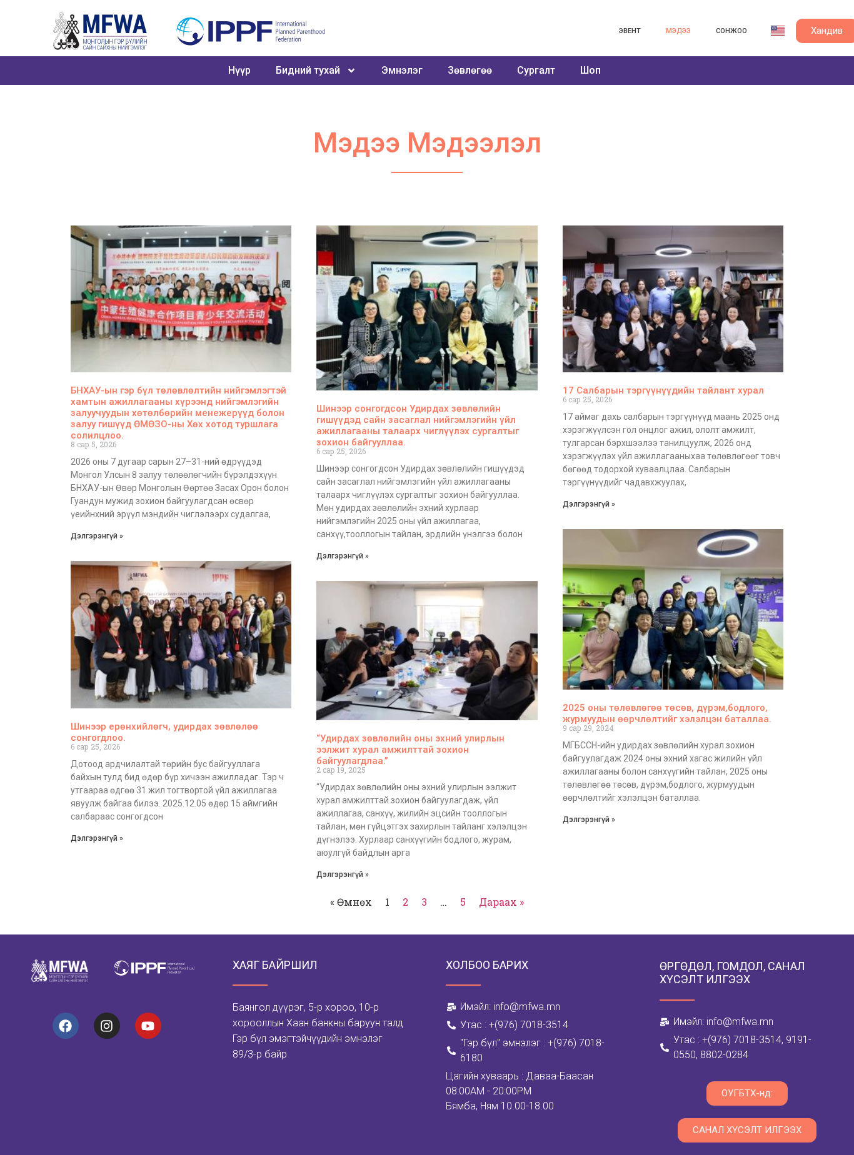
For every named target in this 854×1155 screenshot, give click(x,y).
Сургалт (536, 70)
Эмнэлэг (402, 70)
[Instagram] (107, 1026)
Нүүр (239, 70)
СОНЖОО (731, 31)
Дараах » (501, 901)
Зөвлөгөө (470, 70)
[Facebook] (66, 1026)
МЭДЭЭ (678, 31)
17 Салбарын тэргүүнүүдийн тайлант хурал (663, 390)
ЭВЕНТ (630, 31)
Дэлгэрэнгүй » (97, 536)
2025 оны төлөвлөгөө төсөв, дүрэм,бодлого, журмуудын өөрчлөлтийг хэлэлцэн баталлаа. (667, 713)
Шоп (590, 70)
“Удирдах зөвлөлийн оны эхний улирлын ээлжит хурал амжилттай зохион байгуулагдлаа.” (410, 749)
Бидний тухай (308, 70)
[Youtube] (148, 1026)
